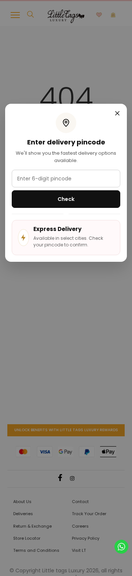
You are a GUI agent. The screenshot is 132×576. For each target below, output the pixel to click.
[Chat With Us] (121, 546)
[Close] (117, 114)
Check (66, 199)
